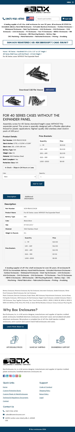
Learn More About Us (15, 327)
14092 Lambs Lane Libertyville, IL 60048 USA (20, 419)
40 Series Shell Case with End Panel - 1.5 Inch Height (22, 54)
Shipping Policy (44, 391)
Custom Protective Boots (12, 391)
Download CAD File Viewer (31, 90)
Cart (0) (67, 19)
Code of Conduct (45, 387)
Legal (41, 398)
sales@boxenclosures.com (15, 414)
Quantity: (42, 173)
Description (11, 197)
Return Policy (44, 394)
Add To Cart (37, 184)
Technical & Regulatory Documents (15, 398)
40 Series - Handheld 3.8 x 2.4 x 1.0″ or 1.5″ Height (27, 51)
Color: (4, 173)
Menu (69, 2)
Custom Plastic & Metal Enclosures (15, 394)
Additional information (28, 198)
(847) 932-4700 (14, 18)
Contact (6, 401)
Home (5, 51)
